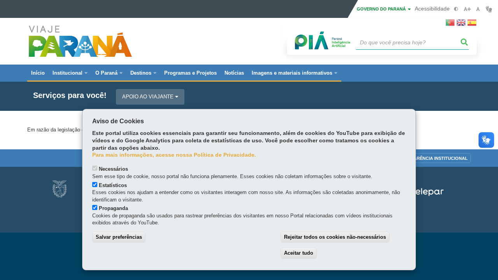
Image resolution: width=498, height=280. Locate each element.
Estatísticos (113, 185)
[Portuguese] (450, 25)
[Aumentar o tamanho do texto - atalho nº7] (467, 9)
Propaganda (113, 208)
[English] (461, 25)
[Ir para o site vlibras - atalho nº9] (488, 9)
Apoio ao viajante (148, 97)
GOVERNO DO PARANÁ (382, 9)
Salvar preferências (119, 237)
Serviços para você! (70, 95)
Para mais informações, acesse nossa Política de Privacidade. (174, 155)
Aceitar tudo (298, 253)
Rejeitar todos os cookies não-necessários (335, 237)
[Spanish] (472, 25)
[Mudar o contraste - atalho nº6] (456, 9)
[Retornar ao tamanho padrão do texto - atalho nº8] (477, 9)
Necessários (113, 169)
